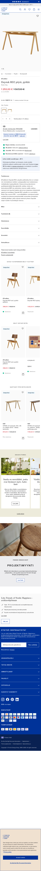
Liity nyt (22, 136)
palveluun (32, 154)
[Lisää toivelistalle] (37, 16)
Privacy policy (7, 852)
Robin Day (4, 85)
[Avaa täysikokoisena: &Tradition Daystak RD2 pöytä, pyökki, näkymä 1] (20, 42)
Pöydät (16, 74)
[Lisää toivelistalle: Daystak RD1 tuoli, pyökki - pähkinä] (22, 267)
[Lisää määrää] (9, 119)
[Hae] (20, 9)
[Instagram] (2, 699)
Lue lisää (4, 616)
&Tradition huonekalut (8, 252)
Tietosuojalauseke (6, 744)
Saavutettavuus (27, 744)
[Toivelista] (29, 9)
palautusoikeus (23, 148)
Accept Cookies (20, 857)
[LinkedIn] (17, 699)
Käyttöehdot (25, 741)
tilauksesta (28, 150)
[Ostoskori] (34, 9)
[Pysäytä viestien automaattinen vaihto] (39, 1)
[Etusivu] (2, 74)
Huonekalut (8, 74)
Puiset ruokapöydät (7, 255)
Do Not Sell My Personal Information (10, 741)
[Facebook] (7, 699)
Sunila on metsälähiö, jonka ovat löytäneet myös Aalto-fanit (15, 481)
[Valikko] (39, 9)
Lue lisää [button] (5, 139)
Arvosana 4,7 (25, 1)
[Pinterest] (12, 699)
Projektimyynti (20, 565)
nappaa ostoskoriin (18, 166)
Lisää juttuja (20, 514)
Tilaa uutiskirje (32, 645)
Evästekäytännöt (17, 744)
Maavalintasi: (5, 650)
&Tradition (4, 79)
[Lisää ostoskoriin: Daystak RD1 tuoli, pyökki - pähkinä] (23, 313)
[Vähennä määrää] (2, 119)
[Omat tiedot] (25, 9)
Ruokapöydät (23, 74)
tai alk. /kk (6, 100)
